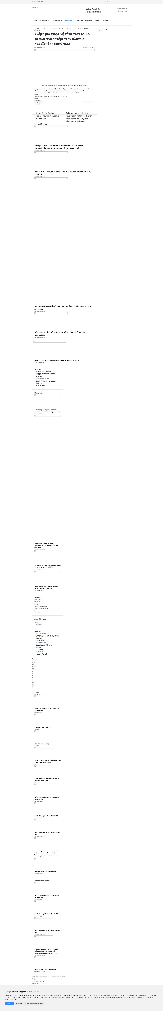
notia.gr (39, 100)
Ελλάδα (96, 20)
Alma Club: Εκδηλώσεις (41, 744)
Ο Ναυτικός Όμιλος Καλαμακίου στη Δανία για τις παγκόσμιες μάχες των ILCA (47, 411)
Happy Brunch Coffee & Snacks (45, 375)
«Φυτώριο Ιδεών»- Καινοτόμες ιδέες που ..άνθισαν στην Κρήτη (47, 780)
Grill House (40, 385)
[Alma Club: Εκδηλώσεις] (43, 731)
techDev (39, 649)
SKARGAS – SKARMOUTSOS (47, 635)
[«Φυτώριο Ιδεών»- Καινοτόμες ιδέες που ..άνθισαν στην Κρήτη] (43, 766)
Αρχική (35, 20)
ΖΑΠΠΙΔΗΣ (40, 640)
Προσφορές (79, 20)
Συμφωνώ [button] (10, 1003)
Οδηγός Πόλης (57, 20)
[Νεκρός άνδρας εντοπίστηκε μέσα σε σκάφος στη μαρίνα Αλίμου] (47, 572)
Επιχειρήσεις (37, 601)
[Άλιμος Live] (35, 8)
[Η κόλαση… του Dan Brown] (43, 715)
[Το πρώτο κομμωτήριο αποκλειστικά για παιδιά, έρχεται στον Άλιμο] (43, 748)
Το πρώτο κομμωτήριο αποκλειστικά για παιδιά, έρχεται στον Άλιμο (47, 761)
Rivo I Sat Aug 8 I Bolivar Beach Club (45, 872)
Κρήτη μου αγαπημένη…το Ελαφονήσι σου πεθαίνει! (46, 710)
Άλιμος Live (37, 47)
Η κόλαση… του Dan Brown (42, 727)
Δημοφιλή (36, 692)
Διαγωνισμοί (37, 612)
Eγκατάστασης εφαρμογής (38, 981)
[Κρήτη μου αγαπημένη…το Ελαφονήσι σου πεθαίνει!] (43, 696)
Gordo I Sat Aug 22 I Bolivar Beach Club (46, 816)
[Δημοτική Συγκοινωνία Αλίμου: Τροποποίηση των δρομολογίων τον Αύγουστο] (51, 179)
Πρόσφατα (37, 694)
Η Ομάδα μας (35, 979)
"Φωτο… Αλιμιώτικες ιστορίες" (41, 608)
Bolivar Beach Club (93, 9)
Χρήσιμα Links (35, 983)
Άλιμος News (68, 20)
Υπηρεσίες (105, 20)
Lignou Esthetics (94, 11)
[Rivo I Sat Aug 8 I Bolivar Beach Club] (43, 859)
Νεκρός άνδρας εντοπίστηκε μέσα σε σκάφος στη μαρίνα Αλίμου (46, 587)
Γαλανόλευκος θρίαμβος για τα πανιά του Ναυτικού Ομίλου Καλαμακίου (59, 333)
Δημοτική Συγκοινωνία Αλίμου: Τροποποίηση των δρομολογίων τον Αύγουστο (63, 307)
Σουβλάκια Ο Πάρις (44, 645)
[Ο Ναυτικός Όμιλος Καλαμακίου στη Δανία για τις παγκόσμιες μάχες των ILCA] (51, 153)
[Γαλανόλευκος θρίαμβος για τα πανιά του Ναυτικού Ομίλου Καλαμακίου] (51, 313)
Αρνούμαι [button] (19, 1003)
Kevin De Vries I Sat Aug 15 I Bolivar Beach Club (47, 833)
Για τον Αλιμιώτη (44, 20)
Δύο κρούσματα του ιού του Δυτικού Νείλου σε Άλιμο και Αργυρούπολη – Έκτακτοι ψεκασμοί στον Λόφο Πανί (58, 147)
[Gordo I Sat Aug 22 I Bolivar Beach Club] (43, 803)
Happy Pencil (41, 654)
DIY (35, 610)
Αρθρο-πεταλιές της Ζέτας (40, 606)
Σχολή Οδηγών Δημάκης (46, 381)
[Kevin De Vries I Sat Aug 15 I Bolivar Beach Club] (43, 820)
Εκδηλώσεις (88, 20)
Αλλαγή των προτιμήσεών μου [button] (34, 1003)
